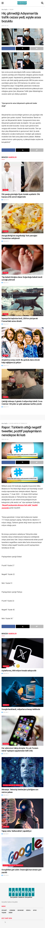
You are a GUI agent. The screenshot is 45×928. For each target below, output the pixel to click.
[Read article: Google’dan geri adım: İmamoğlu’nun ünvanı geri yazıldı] (22, 852)
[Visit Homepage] (22, 3)
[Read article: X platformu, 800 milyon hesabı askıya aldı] (22, 653)
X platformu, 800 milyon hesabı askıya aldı (19, 670)
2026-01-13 (5, 406)
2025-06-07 (5, 833)
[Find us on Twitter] (5, 922)
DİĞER (10, 912)
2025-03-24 (5, 875)
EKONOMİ (21, 910)
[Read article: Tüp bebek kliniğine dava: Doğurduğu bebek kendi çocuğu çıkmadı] (22, 260)
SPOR (35, 910)
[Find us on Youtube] (8, 922)
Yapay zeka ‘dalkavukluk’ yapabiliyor (17, 831)
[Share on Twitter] (23, 48)
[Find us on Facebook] (2, 922)
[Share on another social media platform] (36, 48)
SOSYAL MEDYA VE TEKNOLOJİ (18, 423)
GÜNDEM (12, 910)
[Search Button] (42, 3)
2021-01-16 (5, 25)
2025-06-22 (5, 795)
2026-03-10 (5, 673)
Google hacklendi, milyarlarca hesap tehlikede (21, 709)
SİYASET (4, 910)
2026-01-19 (5, 365)
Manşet (6, 666)
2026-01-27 (5, 282)
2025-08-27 (5, 712)
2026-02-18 (5, 199)
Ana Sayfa (4, 9)
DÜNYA (28, 910)
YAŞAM (11, 9)
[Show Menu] (3, 3)
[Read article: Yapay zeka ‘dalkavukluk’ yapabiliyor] (22, 814)
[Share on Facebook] (8, 48)
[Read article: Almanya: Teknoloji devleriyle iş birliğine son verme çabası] (22, 772)
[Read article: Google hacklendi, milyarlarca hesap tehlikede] (22, 692)
